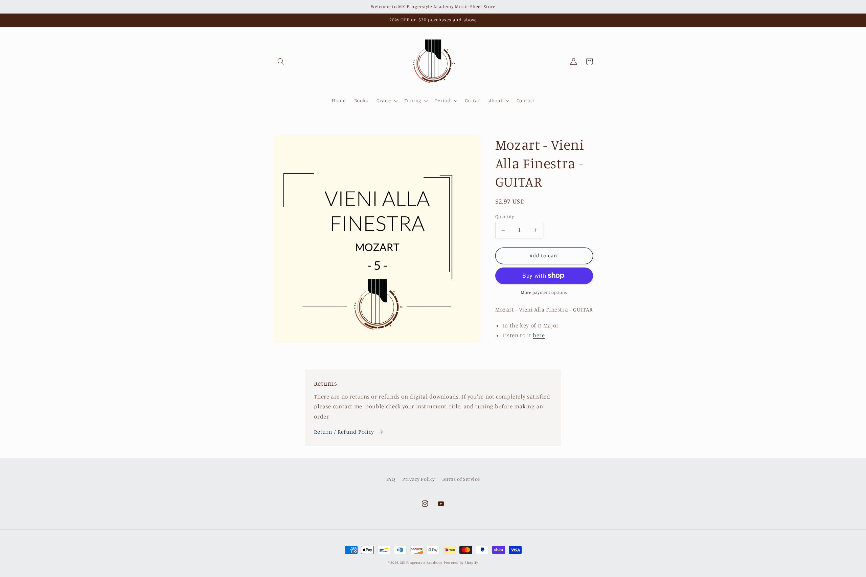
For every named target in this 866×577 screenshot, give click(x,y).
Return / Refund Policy (344, 431)
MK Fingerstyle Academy (421, 562)
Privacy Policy (418, 479)
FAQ (390, 479)
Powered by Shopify (461, 562)
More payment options (544, 292)
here (539, 335)
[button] (281, 61)
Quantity (504, 216)
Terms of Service (461, 479)
